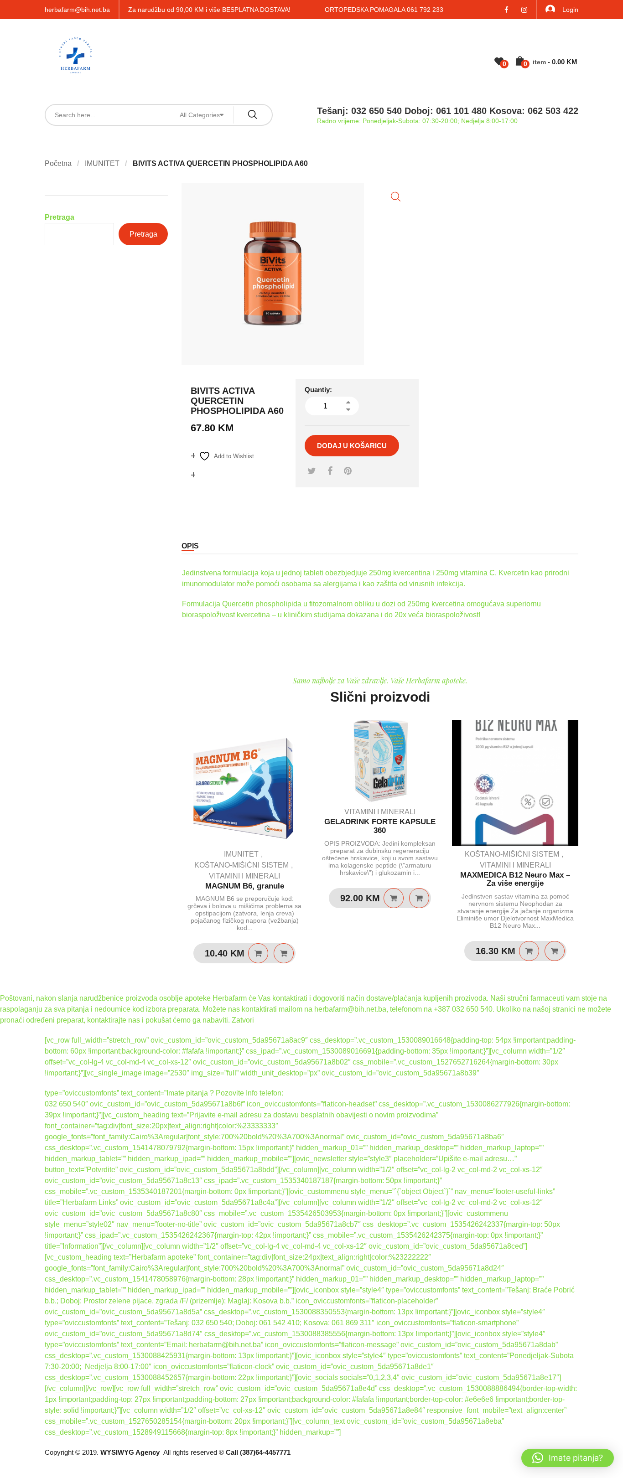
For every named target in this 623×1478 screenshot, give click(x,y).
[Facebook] (329, 470)
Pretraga (59, 217)
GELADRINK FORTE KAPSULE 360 (380, 826)
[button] (395, 196)
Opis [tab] (190, 546)
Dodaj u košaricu (352, 446)
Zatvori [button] (243, 1020)
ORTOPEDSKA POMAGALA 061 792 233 (384, 9)
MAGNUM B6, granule (244, 886)
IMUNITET (102, 163)
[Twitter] (311, 470)
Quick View (284, 953)
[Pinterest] (348, 470)
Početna (58, 163)
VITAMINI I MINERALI (244, 876)
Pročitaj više (529, 951)
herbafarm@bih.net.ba (77, 9)
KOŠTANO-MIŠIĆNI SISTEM (241, 865)
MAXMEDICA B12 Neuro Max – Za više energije (515, 879)
